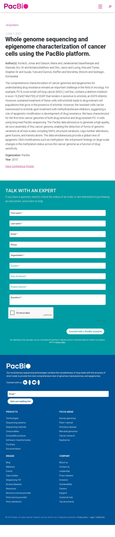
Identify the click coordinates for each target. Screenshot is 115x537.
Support (63, 493)
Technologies (12, 418)
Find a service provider (16, 497)
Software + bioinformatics (18, 440)
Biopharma (64, 440)
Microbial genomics (68, 431)
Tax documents (66, 501)
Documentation (13, 449)
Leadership (64, 471)
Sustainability (65, 484)
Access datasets (14, 484)
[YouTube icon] (34, 382)
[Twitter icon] (30, 382)
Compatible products (16, 435)
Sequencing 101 (13, 480)
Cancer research (67, 435)
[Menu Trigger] (100, 6)
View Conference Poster (19, 166)
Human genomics (67, 418)
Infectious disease (68, 427)
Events (9, 471)
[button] (110, 6)
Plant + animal (66, 422)
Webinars (10, 467)
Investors (63, 480)
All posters (11, 25)
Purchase (10, 444)
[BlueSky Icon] (39, 382)
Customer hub (66, 497)
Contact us (64, 467)
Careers (63, 488)
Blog (8, 462)
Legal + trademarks (97, 517)
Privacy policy (82, 517)
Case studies (12, 475)
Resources (11, 488)
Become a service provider (18, 493)
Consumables (12, 431)
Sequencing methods (16, 427)
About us (63, 462)
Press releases (66, 475)
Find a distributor (14, 501)
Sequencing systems (16, 422)
